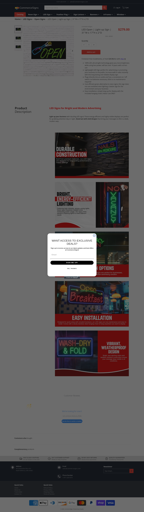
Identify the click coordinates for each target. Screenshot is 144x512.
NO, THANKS (72, 268)
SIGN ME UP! (72, 262)
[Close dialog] (94, 235)
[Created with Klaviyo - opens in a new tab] (72, 277)
